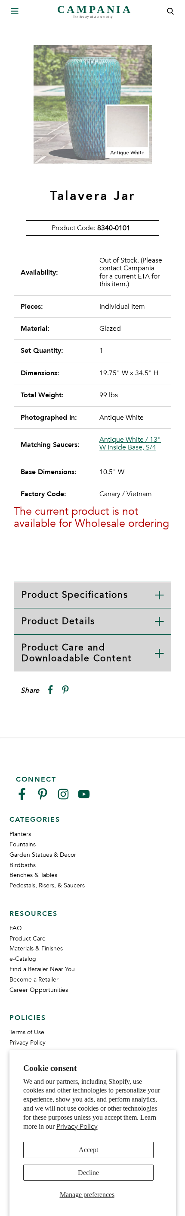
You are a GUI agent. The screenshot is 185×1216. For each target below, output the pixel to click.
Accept (88, 1149)
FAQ (15, 928)
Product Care (27, 938)
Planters (20, 834)
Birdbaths (22, 865)
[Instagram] (63, 797)
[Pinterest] (43, 797)
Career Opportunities (38, 990)
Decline (88, 1172)
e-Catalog (22, 959)
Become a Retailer (34, 979)
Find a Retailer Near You (42, 969)
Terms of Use (26, 1032)
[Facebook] (22, 797)
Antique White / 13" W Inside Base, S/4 (130, 444)
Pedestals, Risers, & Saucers (47, 885)
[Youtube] (84, 797)
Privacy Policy (77, 1126)
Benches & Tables (33, 875)
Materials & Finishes (36, 948)
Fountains (22, 844)
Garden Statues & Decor (42, 855)
